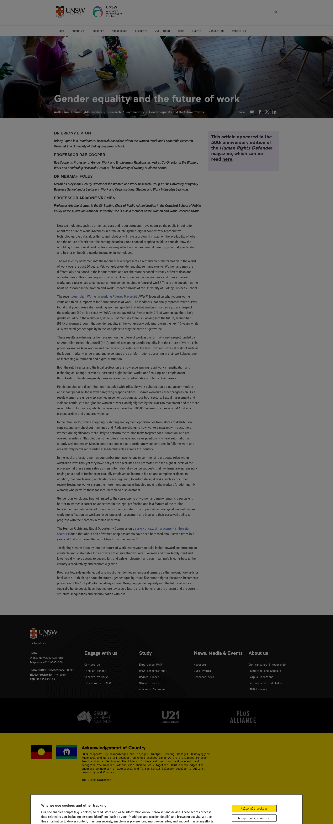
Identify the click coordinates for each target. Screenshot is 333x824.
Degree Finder (149, 677)
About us (258, 653)
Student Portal (150, 683)
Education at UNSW (97, 683)
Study (145, 653)
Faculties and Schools (265, 671)
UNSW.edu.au (38, 643)
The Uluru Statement (96, 780)
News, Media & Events (218, 653)
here (227, 159)
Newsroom (200, 664)
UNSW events (202, 671)
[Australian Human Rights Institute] (107, 11)
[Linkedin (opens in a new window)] (274, 112)
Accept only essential (254, 818)
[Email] (252, 112)
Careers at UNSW (96, 677)
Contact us (92, 664)
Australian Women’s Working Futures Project (103, 296)
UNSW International (153, 671)
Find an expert (95, 671)
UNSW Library (258, 689)
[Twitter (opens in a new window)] (267, 112)
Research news (204, 677)
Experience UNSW (150, 664)
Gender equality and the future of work (176, 112)
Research (114, 112)
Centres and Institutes (266, 683)
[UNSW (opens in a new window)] (70, 11)
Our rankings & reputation (268, 664)
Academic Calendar (152, 689)
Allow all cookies (254, 808)
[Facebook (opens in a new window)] (259, 112)
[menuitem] (61, 31)
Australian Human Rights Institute (78, 112)
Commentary (135, 112)
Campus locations (261, 677)
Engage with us (100, 653)
